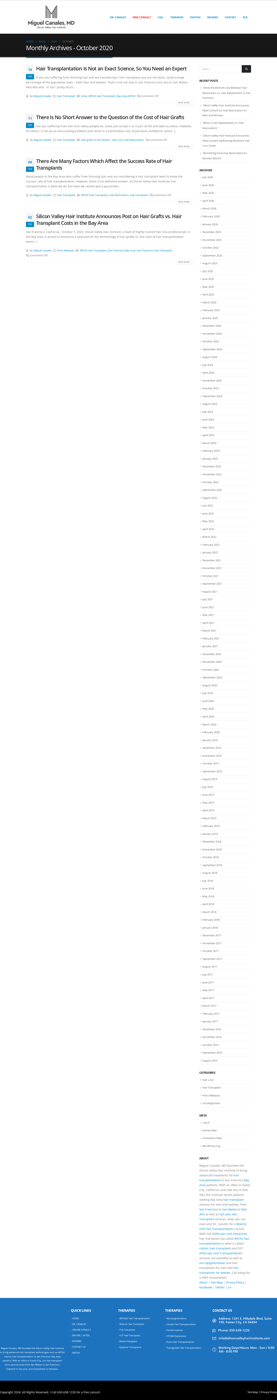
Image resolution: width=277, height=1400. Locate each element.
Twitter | (221, 1287)
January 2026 (210, 224)
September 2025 (212, 255)
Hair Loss (117, 140)
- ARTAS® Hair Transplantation (134, 1318)
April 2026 (208, 201)
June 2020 (208, 701)
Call (161, 17)
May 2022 (208, 521)
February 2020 (211, 732)
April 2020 (208, 716)
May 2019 (208, 802)
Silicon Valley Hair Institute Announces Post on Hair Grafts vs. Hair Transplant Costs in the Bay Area (108, 219)
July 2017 (207, 974)
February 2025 (211, 310)
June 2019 (208, 794)
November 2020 (212, 662)
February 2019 (211, 826)
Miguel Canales (42, 96)
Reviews (212, 17)
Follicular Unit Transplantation (221, 1253)
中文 (245, 17)
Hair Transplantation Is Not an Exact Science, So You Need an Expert (111, 68)
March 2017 (209, 1006)
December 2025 (211, 232)
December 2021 (211, 560)
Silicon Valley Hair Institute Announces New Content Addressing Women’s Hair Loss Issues (226, 141)
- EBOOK (75, 1352)
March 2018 (209, 912)
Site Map (217, 1282)
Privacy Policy (235, 1282)
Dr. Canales (118, 17)
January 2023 (210, 458)
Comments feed (212, 1138)
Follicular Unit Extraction (229, 1234)
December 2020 (211, 654)
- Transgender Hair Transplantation (183, 1347)
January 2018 (210, 927)
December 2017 (211, 935)
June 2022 (208, 513)
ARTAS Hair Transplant (101, 96)
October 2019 (210, 763)
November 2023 (212, 380)
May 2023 (208, 427)
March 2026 (209, 208)
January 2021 (210, 646)
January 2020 (210, 740)
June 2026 (208, 185)
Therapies (177, 17)
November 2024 (212, 333)
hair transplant (139, 195)
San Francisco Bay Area (121, 250)
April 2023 (208, 435)
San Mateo (229, 1209)
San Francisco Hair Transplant (154, 250)
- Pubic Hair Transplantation (179, 1341)
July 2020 (207, 693)
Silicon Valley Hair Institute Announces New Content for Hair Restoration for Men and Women (225, 110)
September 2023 (212, 396)
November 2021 (212, 568)
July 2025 (207, 271)
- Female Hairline (174, 1330)
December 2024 (211, 326)
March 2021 (209, 630)
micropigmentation (212, 1263)
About (203, 1282)
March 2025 (209, 302)
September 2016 (212, 1052)
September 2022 (212, 490)
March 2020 (209, 724)
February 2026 (211, 216)
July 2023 (207, 412)
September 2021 (212, 583)
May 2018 (208, 896)
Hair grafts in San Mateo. (96, 140)
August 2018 (209, 873)
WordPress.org (211, 1146)
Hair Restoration (134, 140)
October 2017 (210, 951)
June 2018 (208, 888)
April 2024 (208, 372)
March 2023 (209, 443)
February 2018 (211, 919)
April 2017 (208, 998)
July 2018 (207, 881)
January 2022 (210, 552)
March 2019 (209, 818)
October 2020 (210, 669)
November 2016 (212, 1037)
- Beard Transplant (127, 1341)
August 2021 (209, 591)
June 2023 (208, 419)
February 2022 (211, 544)
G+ (230, 1287)
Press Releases (65, 250)
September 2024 (212, 349)
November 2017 (212, 943)
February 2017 (211, 1013)
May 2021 (208, 615)
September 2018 (212, 865)
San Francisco (208, 1209)
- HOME (75, 1318)
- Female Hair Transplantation (180, 1324)
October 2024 (210, 341)
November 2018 (212, 849)
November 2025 (212, 240)
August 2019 (209, 779)
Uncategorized (211, 1103)
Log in (206, 1122)
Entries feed (209, 1130)
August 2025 (209, 263)
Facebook (205, 1287)
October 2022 (210, 482)
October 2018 (210, 857)
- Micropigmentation (176, 1318)
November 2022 (212, 474)
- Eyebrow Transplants (129, 1347)
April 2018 (208, 904)
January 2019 (210, 834)
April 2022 (208, 529)
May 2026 (208, 193)
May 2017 (208, 990)
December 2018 (211, 841)
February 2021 (211, 638)
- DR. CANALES (78, 1324)
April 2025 (208, 294)
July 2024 (207, 365)
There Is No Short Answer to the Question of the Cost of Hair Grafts (110, 117)
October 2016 (210, 1045)
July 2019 (207, 787)
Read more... (184, 102)
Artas (84, 96)
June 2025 (208, 279)
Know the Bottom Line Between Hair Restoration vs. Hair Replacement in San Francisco (226, 93)
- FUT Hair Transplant (129, 1335)
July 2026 (207, 177)
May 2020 (208, 708)
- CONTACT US (78, 1346)
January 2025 (210, 318)
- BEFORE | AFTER (80, 1335)
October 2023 (210, 388)
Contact (230, 17)
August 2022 (209, 498)
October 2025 (210, 247)
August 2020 (209, 685)
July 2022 (207, 505)
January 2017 (210, 1021)
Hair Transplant (66, 96)
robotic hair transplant (214, 1248)
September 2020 (212, 677)
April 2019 (208, 810)
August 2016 (209, 1060)
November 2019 (212, 756)
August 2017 (209, 966)
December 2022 (211, 466)
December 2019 (211, 748)
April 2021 (208, 623)
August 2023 (209, 404)
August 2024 (209, 357)
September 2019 (212, 771)
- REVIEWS (76, 1341)
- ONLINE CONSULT (81, 1329)
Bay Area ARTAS (126, 96)
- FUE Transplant (126, 1329)
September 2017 (212, 959)
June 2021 (208, 607)
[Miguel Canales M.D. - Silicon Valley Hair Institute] (51, 17)
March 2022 (209, 537)
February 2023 (211, 451)
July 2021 (207, 599)
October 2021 (210, 576)
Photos (195, 17)
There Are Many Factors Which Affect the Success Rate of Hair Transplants (104, 164)
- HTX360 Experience (175, 1335)
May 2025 (208, 287)
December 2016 (211, 1029)
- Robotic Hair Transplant (131, 1324)
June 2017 (208, 982)
